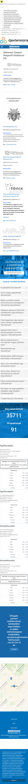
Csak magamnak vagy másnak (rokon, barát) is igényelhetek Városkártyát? (12, 322)
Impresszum (14, 719)
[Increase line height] (20, 32)
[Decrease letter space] (17, 34)
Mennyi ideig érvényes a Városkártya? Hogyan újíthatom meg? (12, 342)
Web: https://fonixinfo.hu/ (9, 220)
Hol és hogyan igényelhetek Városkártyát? (11, 294)
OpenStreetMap (17, 710)
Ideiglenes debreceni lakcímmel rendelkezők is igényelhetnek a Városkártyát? (12, 312)
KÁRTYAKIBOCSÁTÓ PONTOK (14, 272)
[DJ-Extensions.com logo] (14, 40)
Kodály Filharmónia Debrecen (12, 236)
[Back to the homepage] (14, 731)
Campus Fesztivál (10, 84)
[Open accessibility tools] (1, 1)
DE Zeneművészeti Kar (10, 127)
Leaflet (12, 710)
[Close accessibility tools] (3, 7)
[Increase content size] (24, 29)
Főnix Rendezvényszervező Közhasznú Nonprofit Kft (11, 195)
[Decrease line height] (18, 32)
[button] (2, 665)
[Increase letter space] (19, 34)
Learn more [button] (9, 776)
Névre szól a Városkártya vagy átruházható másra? (12, 365)
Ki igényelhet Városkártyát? (11, 288)
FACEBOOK (6, 217)
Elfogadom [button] (14, 780)
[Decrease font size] (16, 31)
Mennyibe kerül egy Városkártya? (8, 350)
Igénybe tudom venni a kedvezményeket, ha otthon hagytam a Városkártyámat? (11, 332)
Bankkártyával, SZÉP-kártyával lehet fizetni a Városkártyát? (12, 357)
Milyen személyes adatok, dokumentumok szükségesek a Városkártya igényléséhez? (12, 302)
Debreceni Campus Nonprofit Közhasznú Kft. (12, 158)
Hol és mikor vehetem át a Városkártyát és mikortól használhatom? (10, 373)
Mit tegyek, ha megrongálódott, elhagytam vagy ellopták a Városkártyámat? (12, 391)
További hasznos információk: (12, 399)
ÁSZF (14, 723)
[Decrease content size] (23, 29)
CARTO (26, 710)
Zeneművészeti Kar (11, 144)
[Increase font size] (18, 31)
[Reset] (1, 7)
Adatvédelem (14, 728)
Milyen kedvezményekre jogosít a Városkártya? (12, 382)
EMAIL (13, 649)
